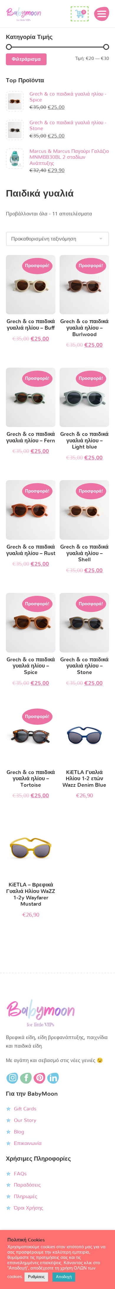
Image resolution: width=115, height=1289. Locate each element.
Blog (19, 1131)
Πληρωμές (25, 1196)
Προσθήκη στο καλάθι (30, 286)
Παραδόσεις (27, 1184)
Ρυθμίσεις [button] (36, 1277)
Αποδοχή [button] (64, 1277)
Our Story (25, 1120)
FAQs (20, 1173)
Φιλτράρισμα (26, 59)
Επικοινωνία (28, 1143)
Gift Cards (25, 1108)
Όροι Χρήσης (28, 1208)
